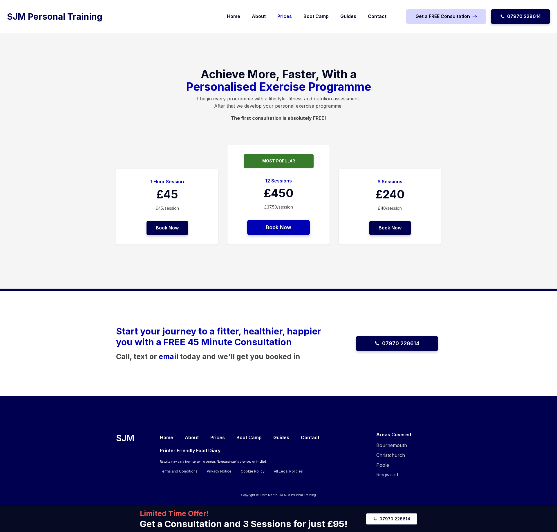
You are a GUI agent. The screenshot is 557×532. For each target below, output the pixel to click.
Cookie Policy (253, 471)
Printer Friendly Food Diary (190, 450)
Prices (284, 16)
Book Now (167, 228)
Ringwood (387, 474)
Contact (377, 16)
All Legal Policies (288, 471)
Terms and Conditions (179, 471)
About (259, 16)
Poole (382, 465)
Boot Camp (316, 16)
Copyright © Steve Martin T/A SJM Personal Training (278, 495)
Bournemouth (391, 445)
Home (233, 16)
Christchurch (390, 455)
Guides (348, 16)
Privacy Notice (219, 471)
